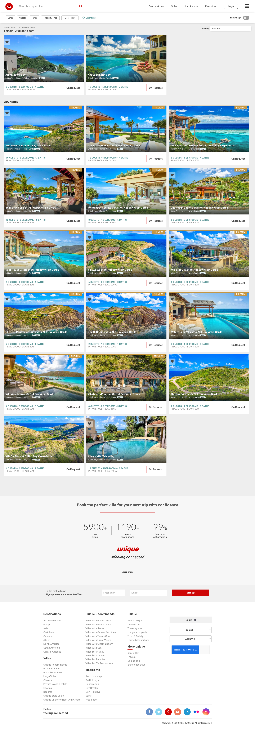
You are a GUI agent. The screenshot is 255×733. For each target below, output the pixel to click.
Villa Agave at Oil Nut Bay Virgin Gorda (110, 269)
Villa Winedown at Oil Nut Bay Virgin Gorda (29, 394)
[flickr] (196, 712)
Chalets (47, 680)
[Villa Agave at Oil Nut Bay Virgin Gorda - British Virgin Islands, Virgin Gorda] (126, 253)
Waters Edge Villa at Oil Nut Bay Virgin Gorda (196, 331)
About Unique (135, 620)
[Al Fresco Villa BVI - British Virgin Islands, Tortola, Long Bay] (44, 58)
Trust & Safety (135, 636)
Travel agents (135, 628)
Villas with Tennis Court (98, 636)
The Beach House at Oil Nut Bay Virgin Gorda (114, 145)
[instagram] (207, 711)
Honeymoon (92, 684)
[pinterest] (169, 711)
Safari (88, 695)
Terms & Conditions (138, 640)
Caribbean (48, 632)
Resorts (47, 691)
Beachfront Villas (52, 672)
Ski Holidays (92, 680)
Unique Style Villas (53, 695)
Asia (45, 628)
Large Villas (49, 676)
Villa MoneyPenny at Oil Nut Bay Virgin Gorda (114, 394)
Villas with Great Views (98, 640)
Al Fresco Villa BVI (15, 74)
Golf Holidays (92, 691)
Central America (52, 651)
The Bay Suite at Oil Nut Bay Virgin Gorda (194, 394)
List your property (137, 632)
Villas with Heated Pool (98, 624)
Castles (47, 688)
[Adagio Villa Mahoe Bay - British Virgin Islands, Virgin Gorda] (126, 439)
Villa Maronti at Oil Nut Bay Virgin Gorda (28, 145)
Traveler (132, 656)
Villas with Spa (93, 647)
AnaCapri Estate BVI (99, 74)
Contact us (134, 624)
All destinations (52, 620)
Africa (46, 640)
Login (189, 620)
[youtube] (178, 711)
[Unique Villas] (9, 6)
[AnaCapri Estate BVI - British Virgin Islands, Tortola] (126, 58)
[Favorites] (7, 42)
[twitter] (160, 711)
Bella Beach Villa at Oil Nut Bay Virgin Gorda (30, 207)
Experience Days (137, 664)
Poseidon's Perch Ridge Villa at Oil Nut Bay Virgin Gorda (202, 145)
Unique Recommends (55, 664)
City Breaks (91, 688)
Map (41, 78)
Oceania (47, 636)
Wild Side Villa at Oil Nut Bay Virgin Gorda (194, 269)
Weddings (91, 699)
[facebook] (150, 711)
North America (51, 643)
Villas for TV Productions (99, 663)
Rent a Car (133, 653)
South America (51, 647)
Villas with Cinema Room (99, 643)
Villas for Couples (95, 655)
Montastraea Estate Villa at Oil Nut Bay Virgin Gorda (118, 207)
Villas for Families (95, 659)
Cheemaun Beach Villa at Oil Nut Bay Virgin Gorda (199, 207)
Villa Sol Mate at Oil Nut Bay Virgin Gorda (28, 456)
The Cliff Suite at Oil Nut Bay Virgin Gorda (112, 331)
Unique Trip (134, 660)
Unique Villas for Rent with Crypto (62, 699)
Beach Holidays (93, 676)
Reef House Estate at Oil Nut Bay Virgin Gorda (32, 269)
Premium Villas (51, 668)
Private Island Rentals (55, 684)
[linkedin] (188, 711)
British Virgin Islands (19, 27)
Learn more (127, 572)
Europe (47, 624)
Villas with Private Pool (98, 620)
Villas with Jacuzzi (95, 628)
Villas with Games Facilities (100, 632)
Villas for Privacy (94, 651)
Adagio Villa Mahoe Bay (101, 456)
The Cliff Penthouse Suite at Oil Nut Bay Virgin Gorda (36, 331)
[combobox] (230, 28)
